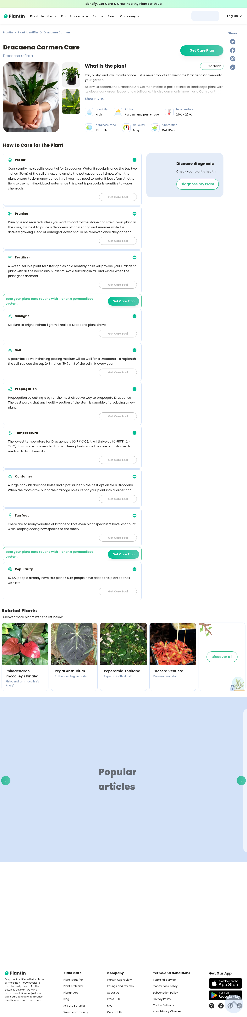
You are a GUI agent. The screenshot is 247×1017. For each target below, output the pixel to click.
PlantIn (8, 32)
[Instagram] (211, 1006)
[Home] (14, 16)
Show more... (95, 98)
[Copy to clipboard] (232, 67)
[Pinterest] (232, 58)
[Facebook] (232, 50)
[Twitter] (232, 41)
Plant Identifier (28, 32)
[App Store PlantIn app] (225, 983)
